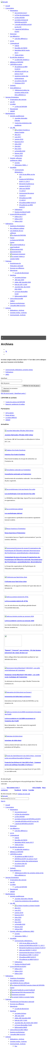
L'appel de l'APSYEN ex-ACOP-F (24, 824)
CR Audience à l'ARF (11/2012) (28, 955)
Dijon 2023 (18, 149)
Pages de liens (9, 415)
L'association (9, 8)
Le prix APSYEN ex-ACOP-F (18, 214)
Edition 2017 (18, 217)
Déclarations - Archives (17, 310)
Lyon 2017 (18, 137)
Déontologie (13, 270)
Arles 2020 (18, 144)
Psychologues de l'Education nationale (22, 1002)
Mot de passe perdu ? (8, 393)
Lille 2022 (18, 146)
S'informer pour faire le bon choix (16, 582)
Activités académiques (17, 116)
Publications (18, 210)
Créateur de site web (24, 794)
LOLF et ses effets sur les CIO (28, 943)
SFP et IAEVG (9, 413)
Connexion (5, 391)
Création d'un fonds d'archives (15, 455)
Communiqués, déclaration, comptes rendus (19, 370)
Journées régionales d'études (24, 899)
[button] (23, 338)
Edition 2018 (18, 219)
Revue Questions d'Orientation (15, 533)
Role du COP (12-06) (21, 285)
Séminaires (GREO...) (21, 165)
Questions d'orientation (17, 226)
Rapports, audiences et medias (15, 404)
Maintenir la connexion (11, 388)
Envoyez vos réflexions (17, 268)
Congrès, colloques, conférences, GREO (22, 931)
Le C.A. (12, 41)
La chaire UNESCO (11, 418)
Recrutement (14, 109)
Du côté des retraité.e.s (17, 57)
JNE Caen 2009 (19, 280)
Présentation (14, 11)
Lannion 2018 (19, 139)
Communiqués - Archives (18, 315)
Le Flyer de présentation (22, 15)
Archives (8, 308)
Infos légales (36, 788)
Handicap (13, 275)
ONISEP (12, 111)
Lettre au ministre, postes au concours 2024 (19, 621)
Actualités (13, 167)
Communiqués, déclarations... (24, 941)
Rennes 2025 (19, 153)
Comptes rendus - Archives (18, 313)
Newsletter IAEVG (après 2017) (24, 842)
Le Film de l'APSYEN (21, 107)
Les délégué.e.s (15, 36)
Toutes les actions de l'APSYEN (15, 402)
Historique (13, 34)
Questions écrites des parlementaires (26, 861)
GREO (7, 374)
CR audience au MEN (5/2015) (24, 857)
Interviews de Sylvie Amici (13, 740)
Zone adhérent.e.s (15, 88)
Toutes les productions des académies (27, 901)
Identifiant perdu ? (20, 393)
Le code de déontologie (22, 273)
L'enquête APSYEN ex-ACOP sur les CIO (27, 821)
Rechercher (4, 799)
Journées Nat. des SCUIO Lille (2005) (26, 1023)
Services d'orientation (12, 97)
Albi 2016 (17, 135)
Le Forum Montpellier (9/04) (23, 1025)
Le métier (13, 104)
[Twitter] (6, 352)
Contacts (13, 85)
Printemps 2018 (20, 83)
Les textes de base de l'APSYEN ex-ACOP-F (28, 819)
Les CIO (12, 102)
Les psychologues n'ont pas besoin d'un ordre (20, 494)
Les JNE (12, 128)
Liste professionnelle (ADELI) (19, 1030)
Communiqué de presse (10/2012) (30, 953)
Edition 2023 (18, 221)
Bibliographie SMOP (21, 296)
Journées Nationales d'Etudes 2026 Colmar (19, 435)
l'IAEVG (17, 46)
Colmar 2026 (18, 156)
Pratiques (8, 261)
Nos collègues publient (17, 228)
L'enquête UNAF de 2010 (17, 306)
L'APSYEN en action (16, 64)
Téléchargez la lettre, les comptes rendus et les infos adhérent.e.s (22, 92)
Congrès (17, 163)
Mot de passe (5, 383)
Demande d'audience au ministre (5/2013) (32, 948)
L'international (14, 43)
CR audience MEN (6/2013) (27, 203)
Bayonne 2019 (19, 142)
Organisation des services (18, 100)
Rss (16, 1046)
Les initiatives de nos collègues (19, 983)
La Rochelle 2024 (20, 151)
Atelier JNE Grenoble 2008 (23, 282)
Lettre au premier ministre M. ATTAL (16, 601)
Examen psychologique (17, 303)
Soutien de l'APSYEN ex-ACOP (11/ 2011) (32, 945)
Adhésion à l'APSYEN (16, 62)
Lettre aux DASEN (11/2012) (28, 950)
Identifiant (4, 378)
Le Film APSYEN (20, 18)
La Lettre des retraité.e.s (22, 60)
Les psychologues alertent (13, 513)
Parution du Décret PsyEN (22, 212)
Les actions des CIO (21, 81)
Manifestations (10, 114)
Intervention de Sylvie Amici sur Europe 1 (18, 697)
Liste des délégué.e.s (21, 39)
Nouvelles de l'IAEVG (21, 48)
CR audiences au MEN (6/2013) (29, 959)
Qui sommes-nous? (21, 13)
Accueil (7, 6)
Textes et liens (19, 55)
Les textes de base (20, 278)
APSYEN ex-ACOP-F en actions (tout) (26, 859)
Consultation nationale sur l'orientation (18, 474)
